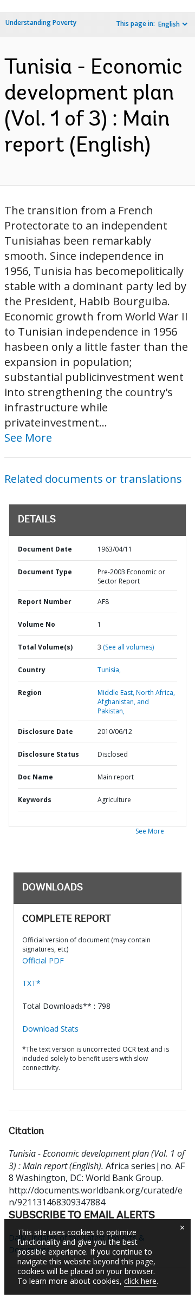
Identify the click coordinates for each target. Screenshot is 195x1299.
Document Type (45, 571)
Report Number (45, 601)
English (169, 24)
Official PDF (43, 960)
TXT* (31, 983)
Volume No (36, 624)
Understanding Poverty (40, 22)
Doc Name (35, 777)
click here (140, 1281)
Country (32, 669)
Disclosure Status (48, 754)
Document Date (45, 549)
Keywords (34, 799)
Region (30, 692)
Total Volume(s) (45, 647)
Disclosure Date (45, 731)
